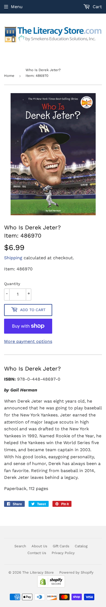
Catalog (81, 546)
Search (20, 546)
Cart (96, 6)
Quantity (12, 284)
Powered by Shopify (76, 572)
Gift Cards (61, 546)
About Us (39, 546)
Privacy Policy (63, 553)
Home (9, 76)
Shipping (13, 257)
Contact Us (36, 553)
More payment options (28, 341)
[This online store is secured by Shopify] (51, 586)
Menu (17, 6)
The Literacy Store (38, 572)
